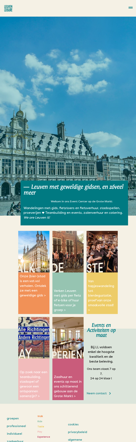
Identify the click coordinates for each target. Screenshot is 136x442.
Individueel (14, 433)
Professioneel (16, 426)
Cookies (73, 424)
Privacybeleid (77, 432)
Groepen (13, 418)
